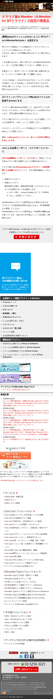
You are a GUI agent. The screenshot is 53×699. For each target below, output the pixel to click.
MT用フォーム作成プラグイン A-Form (20, 582)
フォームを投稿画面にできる (20, 351)
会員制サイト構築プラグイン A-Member (21, 298)
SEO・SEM (10, 632)
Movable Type (13, 27)
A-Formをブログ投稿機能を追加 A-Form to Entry (25, 598)
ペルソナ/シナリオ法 (13, 629)
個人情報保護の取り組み (10, 675)
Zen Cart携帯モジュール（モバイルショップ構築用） (26, 553)
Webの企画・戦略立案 (14, 497)
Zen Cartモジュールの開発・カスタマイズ (22, 524)
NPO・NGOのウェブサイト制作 (18, 616)
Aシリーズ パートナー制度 (16, 601)
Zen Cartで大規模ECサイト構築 (18, 518)
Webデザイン (10, 500)
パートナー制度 (9, 332)
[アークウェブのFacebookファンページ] (26, 656)
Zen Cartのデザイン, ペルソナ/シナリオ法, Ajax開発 (26, 534)
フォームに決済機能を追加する (21, 347)
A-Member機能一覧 (10, 306)
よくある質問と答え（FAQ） (14, 321)
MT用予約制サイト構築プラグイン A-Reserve (23, 588)
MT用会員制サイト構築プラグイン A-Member (23, 585)
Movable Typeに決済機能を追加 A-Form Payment (25, 595)
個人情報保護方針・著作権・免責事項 (14, 677)
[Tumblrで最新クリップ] (32, 656)
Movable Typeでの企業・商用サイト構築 (21, 575)
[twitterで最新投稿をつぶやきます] (21, 656)
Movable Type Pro (16, 697)
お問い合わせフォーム (26, 669)
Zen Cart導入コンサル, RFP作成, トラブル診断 (24, 515)
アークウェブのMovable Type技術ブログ (21, 604)
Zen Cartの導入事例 (13, 556)
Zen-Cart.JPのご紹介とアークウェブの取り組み (24, 560)
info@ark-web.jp (40, 687)
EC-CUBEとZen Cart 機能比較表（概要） (22, 550)
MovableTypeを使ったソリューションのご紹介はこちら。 (23, 480)
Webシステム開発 (12, 503)
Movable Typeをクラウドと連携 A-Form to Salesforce (27, 591)
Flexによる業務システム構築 (16, 626)
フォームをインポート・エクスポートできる (23, 356)
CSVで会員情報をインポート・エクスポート (20, 158)
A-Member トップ (9, 302)
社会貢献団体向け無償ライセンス (15, 336)
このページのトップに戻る (44, 693)
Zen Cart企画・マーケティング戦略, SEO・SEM (24, 540)
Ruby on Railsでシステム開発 (17, 622)
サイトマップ (6, 679)
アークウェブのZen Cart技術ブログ (19, 566)
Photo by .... (49, 10)
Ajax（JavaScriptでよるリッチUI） (19, 619)
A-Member (24, 27)
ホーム (3, 27)
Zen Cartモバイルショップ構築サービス (21, 563)
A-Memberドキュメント (39, 27)
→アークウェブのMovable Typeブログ (15, 390)
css (9, 691)
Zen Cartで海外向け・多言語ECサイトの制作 (23, 521)
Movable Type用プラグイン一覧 (18, 579)
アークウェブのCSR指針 (15, 644)
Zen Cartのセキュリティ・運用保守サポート (23, 537)
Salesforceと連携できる (20, 344)
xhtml (5, 691)
